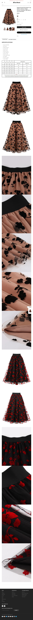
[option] (9, 16)
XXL (25, 19)
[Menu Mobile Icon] (2, 2)
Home (2, 4)
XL (23, 19)
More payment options (24, 34)
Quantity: (18, 21)
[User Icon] (28, 2)
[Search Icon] (4, 2)
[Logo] (16, 2)
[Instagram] (2, 606)
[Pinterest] (4, 606)
